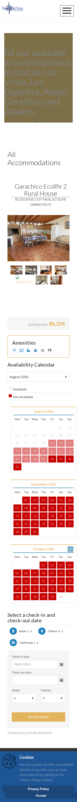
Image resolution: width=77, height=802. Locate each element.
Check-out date (21, 672)
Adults (16, 690)
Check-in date (20, 656)
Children (46, 690)
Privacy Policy (38, 789)
